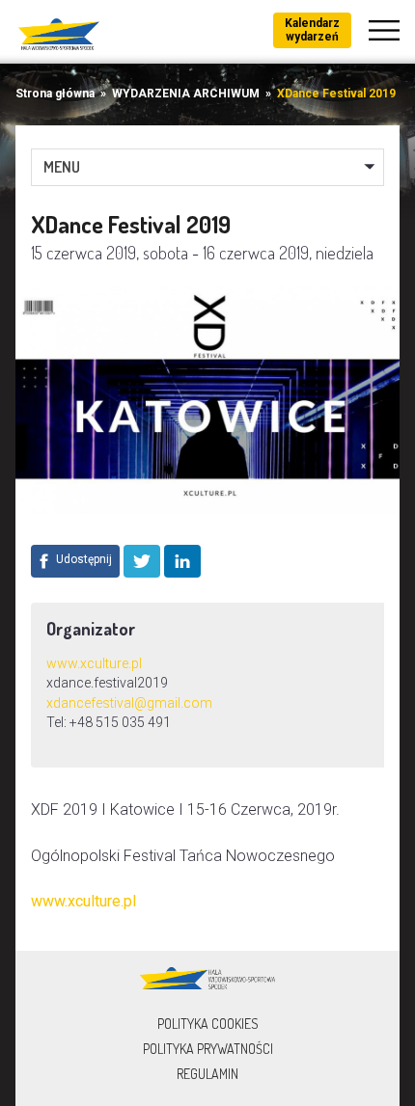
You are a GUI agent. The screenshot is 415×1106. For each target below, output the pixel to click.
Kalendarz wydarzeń (312, 29)
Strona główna (55, 93)
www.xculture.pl (94, 663)
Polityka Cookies (208, 1023)
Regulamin (207, 1074)
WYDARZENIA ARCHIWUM (186, 93)
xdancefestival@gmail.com (129, 703)
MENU (61, 166)
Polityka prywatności (208, 1048)
